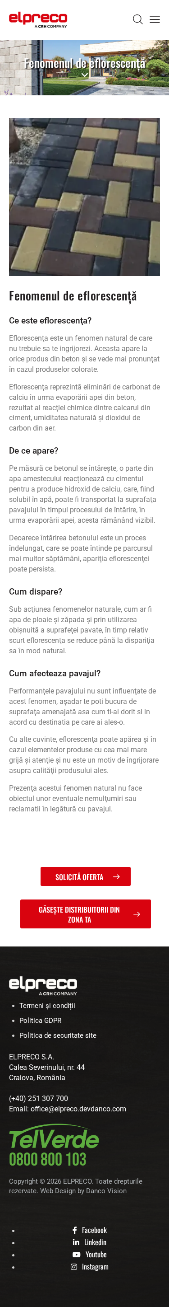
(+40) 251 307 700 (38, 1098)
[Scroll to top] (154, 1292)
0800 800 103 (48, 1160)
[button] (155, 19)
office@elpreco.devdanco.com (78, 1109)
